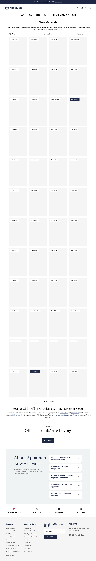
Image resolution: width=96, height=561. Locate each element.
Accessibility (28, 551)
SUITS (46, 15)
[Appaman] (13, 8)
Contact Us (27, 545)
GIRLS (38, 15)
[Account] (77, 8)
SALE (74, 15)
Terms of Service (11, 548)
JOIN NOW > (50, 537)
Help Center (27, 528)
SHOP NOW (48, 441)
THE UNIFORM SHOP (60, 15)
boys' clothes (64, 413)
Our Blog (8, 534)
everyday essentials (61, 415)
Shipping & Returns (30, 534)
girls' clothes (75, 413)
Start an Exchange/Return (32, 537)
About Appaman (10, 528)
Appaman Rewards (29, 531)
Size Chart (27, 540)
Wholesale (9, 540)
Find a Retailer (10, 537)
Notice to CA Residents (13, 551)
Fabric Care (27, 542)
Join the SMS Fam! (11, 531)
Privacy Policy (10, 542)
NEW (22, 15)
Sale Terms (27, 548)
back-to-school (17, 415)
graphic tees (73, 415)
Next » (52, 401)
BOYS (29, 15)
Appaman (12, 555)
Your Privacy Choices (12, 545)
